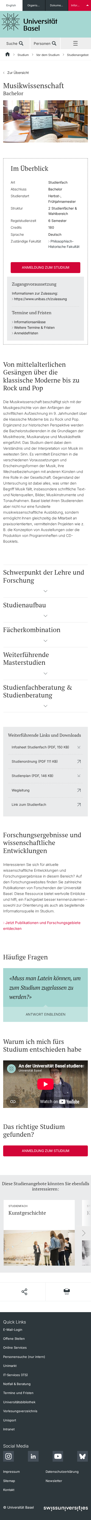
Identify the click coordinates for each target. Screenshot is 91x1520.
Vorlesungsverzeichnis (20, 1411)
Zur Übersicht (16, 73)
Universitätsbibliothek (19, 1402)
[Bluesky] (82, 1457)
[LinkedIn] (33, 1457)
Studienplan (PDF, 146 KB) (32, 776)
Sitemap (9, 1481)
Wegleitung (21, 790)
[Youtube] (57, 1457)
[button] (45, 592)
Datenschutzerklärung (62, 1471)
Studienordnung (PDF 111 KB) (35, 761)
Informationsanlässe (30, 322)
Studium (23, 55)
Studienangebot (78, 55)
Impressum (11, 1471)
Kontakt (8, 1490)
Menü (76, 44)
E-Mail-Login (12, 1330)
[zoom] (45, 121)
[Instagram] (8, 1457)
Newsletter (54, 1481)
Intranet (9, 1429)
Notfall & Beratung (17, 1384)
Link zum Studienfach (29, 804)
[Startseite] (7, 55)
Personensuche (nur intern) (24, 1357)
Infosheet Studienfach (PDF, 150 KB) (40, 747)
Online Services (15, 1347)
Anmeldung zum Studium (45, 267)
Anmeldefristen (26, 333)
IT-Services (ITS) (15, 1375)
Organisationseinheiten (36, 5)
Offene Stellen (14, 1338)
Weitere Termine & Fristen (34, 327)
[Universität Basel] (30, 22)
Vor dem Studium (48, 55)
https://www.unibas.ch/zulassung (40, 299)
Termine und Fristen (18, 1393)
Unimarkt (10, 1366)
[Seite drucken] (67, 1292)
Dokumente (57, 5)
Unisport (9, 1420)
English (11, 5)
